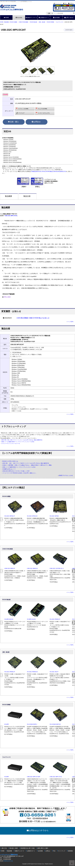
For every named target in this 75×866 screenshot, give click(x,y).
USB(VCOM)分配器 (23, 22)
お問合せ (71, 3)
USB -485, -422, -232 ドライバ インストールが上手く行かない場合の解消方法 (21, 440)
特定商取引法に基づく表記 (28, 848)
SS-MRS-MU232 (8, 619)
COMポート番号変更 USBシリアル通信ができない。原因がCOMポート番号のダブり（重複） (27, 465)
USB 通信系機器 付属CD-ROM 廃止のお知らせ (33, 318)
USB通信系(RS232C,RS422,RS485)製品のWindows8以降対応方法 (48, 171)
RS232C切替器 (50, 22)
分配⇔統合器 (42, 22)
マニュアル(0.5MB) (42, 108)
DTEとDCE (7, 297)
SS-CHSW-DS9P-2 (32, 724)
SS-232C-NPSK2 (54, 516)
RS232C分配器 (13, 22)
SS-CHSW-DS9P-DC (55, 724)
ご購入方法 (4, 848)
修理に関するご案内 (43, 848)
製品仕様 (26, 196)
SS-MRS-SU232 (31, 619)
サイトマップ (58, 3)
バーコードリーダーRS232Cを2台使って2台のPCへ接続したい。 (19, 473)
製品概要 (8, 196)
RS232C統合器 (33, 22)
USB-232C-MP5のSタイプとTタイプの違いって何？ (16, 471)
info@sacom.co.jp (8, 861)
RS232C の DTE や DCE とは (10, 461)
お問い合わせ (69, 17)
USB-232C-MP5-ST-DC (11, 215)
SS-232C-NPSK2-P (9, 516)
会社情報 (57, 17)
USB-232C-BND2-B (32, 568)
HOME (7, 17)
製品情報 (19, 17)
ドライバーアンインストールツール (10, 443)
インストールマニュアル (44, 113)
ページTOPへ (70, 321)
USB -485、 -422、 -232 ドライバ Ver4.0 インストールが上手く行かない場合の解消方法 (25, 463)
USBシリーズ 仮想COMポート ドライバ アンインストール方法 (17, 441)
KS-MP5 (6, 724)
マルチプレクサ (59, 22)
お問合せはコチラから (39, 830)
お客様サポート (44, 17)
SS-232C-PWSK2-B (32, 671)
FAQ (65, 3)
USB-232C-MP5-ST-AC (56, 776)
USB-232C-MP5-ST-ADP (33, 776)
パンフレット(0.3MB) (23, 108)
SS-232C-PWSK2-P (55, 619)
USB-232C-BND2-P (9, 568)
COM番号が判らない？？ (9, 469)
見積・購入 (14, 122)
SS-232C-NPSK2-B (32, 516)
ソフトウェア (21, 113)
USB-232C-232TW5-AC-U (57, 568)
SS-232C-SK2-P (54, 671)
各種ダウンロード (32, 17)
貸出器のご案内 (14, 848)
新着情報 (70, 851)
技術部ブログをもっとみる (66, 475)
